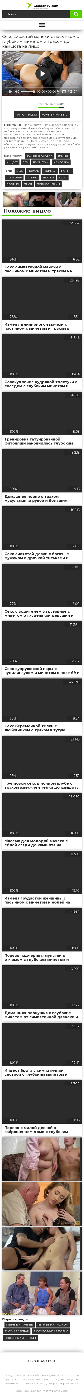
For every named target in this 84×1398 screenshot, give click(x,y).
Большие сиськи (40, 155)
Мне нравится (20, 105)
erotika (48, 177)
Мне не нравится (30, 105)
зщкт (63, 177)
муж (19, 170)
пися (28, 184)
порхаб (33, 170)
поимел (50, 170)
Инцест (12, 162)
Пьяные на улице (19, 1324)
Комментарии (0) (54, 114)
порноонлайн (48, 184)
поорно (12, 184)
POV (25, 162)
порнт (66, 170)
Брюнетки (40, 162)
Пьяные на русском (53, 1324)
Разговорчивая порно (51, 1331)
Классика (61, 162)
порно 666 (14, 177)
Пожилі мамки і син (20, 1338)
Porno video (60, 1390)
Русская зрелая (17, 1331)
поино (32, 177)
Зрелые (63, 155)
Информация (26, 114)
